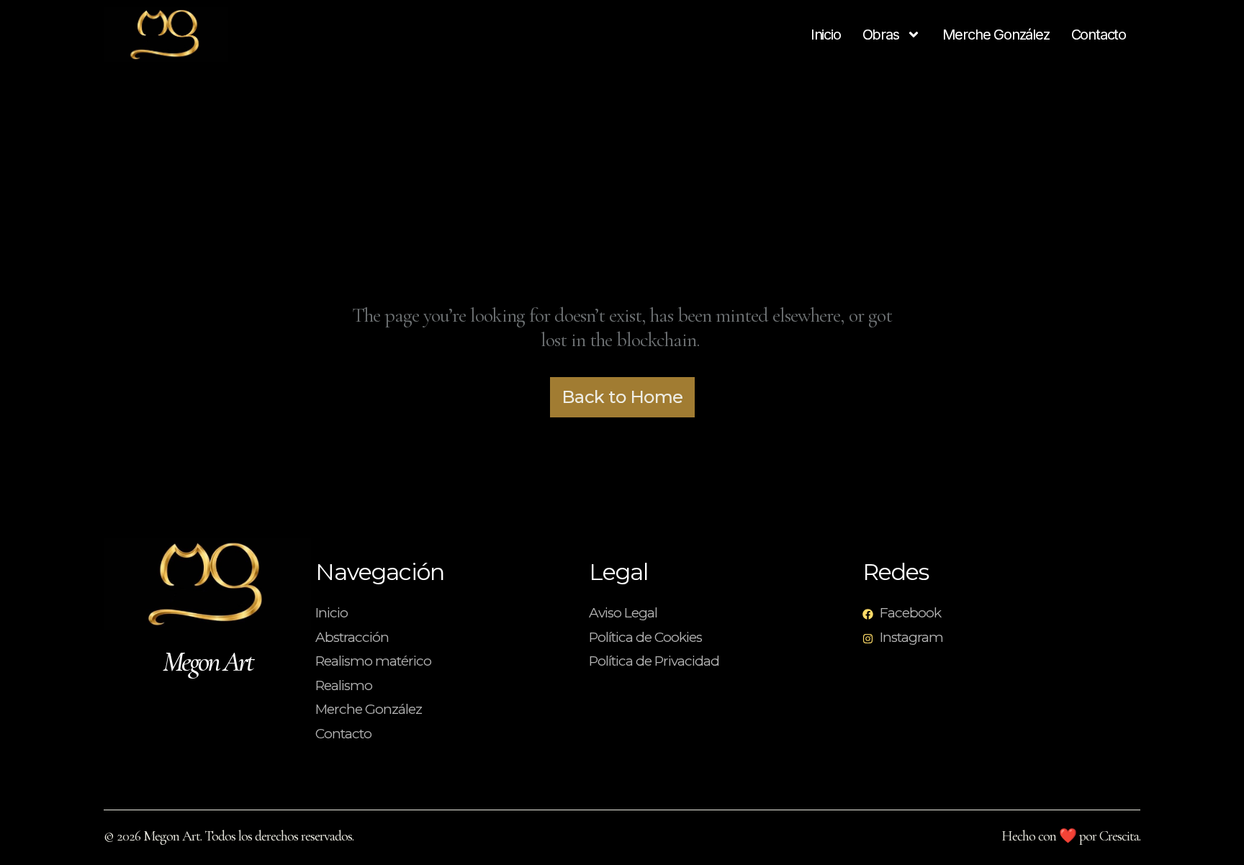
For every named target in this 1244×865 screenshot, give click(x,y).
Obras (880, 34)
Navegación (379, 572)
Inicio (826, 34)
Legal (618, 572)
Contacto (1098, 34)
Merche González (996, 34)
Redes (895, 572)
